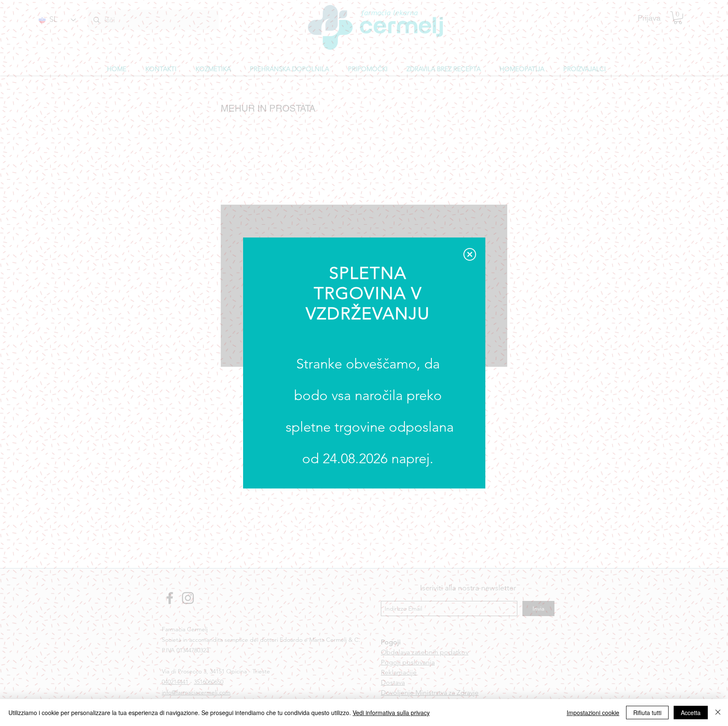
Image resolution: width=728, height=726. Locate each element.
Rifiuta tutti (647, 712)
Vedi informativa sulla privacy (391, 712)
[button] (469, 254)
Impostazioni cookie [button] (593, 712)
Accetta (691, 712)
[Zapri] (718, 712)
